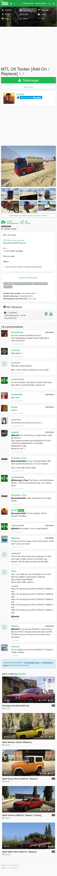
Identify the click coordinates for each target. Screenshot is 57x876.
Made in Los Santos (9, 867)
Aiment (27, 223)
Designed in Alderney (10, 865)
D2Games (15, 538)
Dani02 (20, 94)
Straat (13, 571)
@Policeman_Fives (19, 480)
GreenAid (15, 350)
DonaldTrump (17, 332)
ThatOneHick (17, 394)
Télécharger (30, 80)
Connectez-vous (31, 662)
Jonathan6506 (17, 379)
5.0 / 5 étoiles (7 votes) (9, 229)
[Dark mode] (49, 3)
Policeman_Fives (18, 458)
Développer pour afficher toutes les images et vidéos (28, 215)
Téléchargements (13, 223)
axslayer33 (16, 553)
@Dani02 (15, 435)
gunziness (15, 362)
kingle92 (15, 432)
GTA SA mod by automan (13, 240)
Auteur (21, 510)
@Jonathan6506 (18, 461)
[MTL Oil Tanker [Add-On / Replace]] (28, 166)
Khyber (14, 407)
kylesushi (15, 646)
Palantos (15, 626)
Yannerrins (16, 419)
